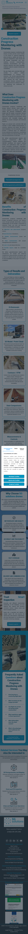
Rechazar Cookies (14, 476)
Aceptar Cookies (14, 484)
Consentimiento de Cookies (8, 449)
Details (16, 448)
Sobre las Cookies (22, 449)
